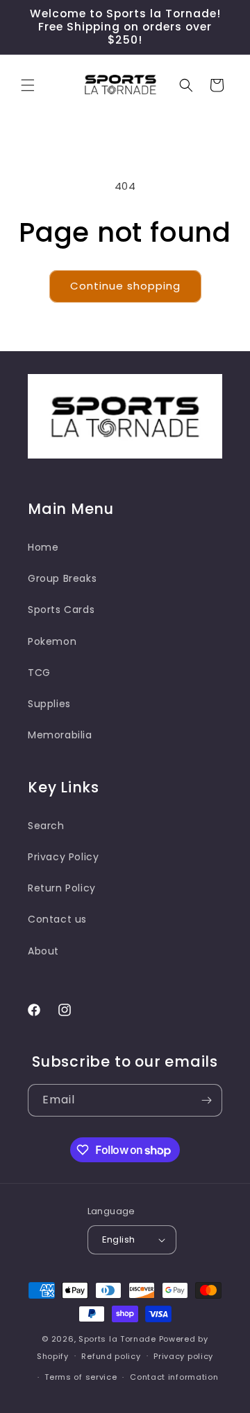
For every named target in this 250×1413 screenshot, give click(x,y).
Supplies (49, 704)
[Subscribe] (206, 1100)
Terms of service (80, 1377)
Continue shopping (125, 285)
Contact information (174, 1377)
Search (46, 826)
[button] (27, 85)
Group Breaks (62, 578)
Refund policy (110, 1356)
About (43, 951)
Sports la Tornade (118, 1338)
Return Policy (62, 888)
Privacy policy (183, 1356)
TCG (39, 672)
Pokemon (52, 641)
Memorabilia (60, 735)
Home (43, 547)
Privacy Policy (63, 857)
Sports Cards (61, 609)
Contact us (57, 919)
